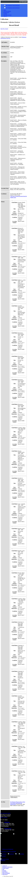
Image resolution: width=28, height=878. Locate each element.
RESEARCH (6, 12)
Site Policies (4, 871)
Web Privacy (5, 874)
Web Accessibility (6, 873)
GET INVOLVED (7, 15)
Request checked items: (15, 796)
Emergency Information (7, 867)
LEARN (5, 13)
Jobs (3, 869)
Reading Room (7, 828)
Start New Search (4, 28)
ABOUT (5, 16)
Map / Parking (4, 817)
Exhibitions (7, 822)
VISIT (4, 10)
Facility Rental (5, 868)
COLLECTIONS (7, 11)
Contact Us (4, 865)
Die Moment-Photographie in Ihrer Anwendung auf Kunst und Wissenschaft (17, 803)
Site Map (4, 870)
